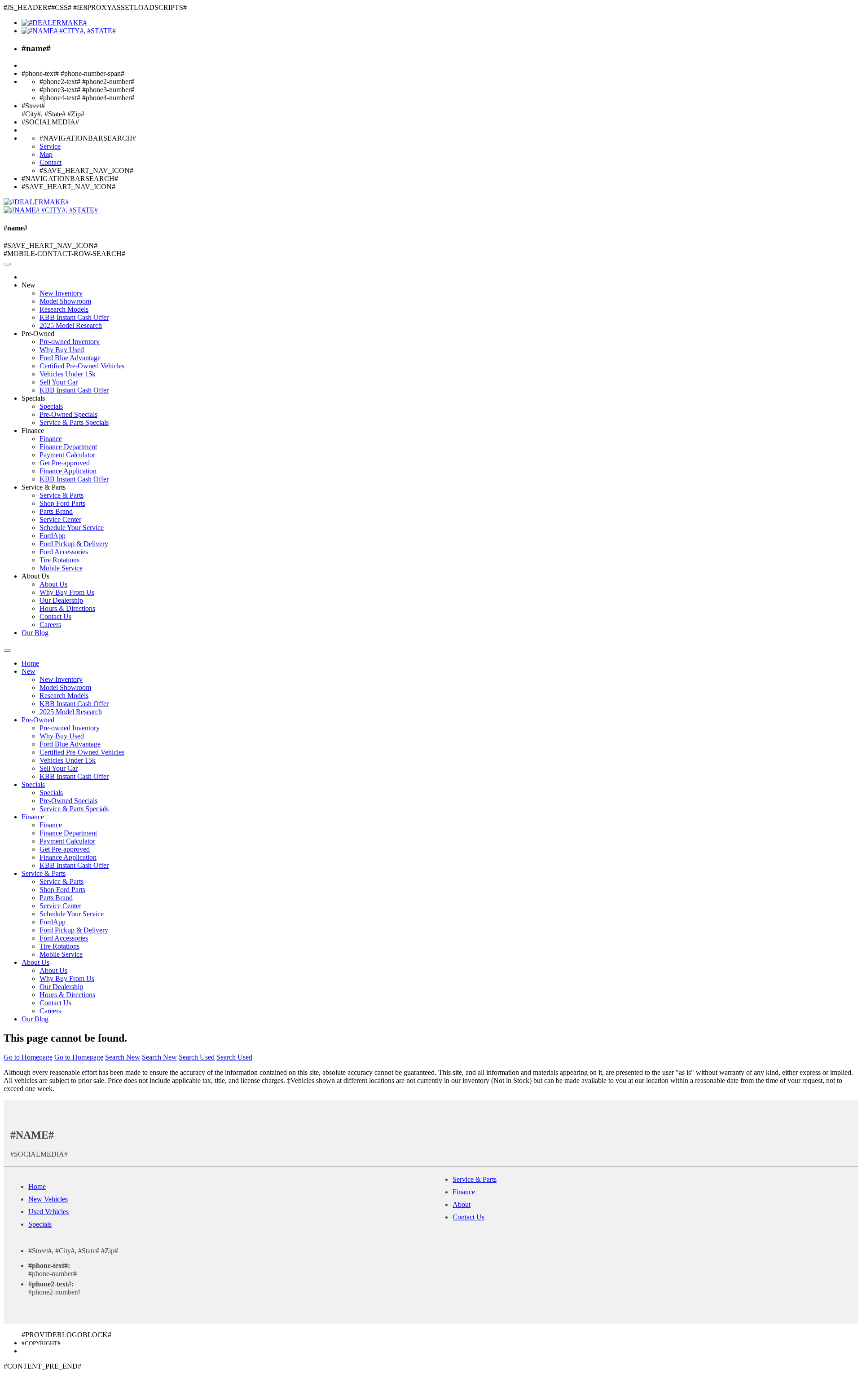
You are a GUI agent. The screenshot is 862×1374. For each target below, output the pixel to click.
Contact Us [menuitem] (55, 616)
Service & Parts (475, 1179)
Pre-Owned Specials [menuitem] (68, 414)
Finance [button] (33, 430)
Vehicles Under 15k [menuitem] (68, 374)
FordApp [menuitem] (53, 535)
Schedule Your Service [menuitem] (72, 527)
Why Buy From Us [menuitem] (67, 592)
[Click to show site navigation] (7, 264)
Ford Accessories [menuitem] (64, 552)
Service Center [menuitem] (60, 519)
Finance (464, 1192)
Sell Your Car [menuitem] (59, 382)
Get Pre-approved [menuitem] (65, 463)
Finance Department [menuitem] (68, 447)
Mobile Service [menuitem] (61, 568)
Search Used (197, 1057)
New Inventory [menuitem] (61, 293)
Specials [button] (33, 398)
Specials (40, 1224)
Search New (122, 1057)
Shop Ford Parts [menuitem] (62, 503)
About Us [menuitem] (53, 584)
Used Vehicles (48, 1211)
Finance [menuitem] (51, 438)
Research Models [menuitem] (64, 309)
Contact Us (468, 1217)
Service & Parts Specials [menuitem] (74, 422)
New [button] (28, 285)
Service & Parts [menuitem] (62, 495)
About (462, 1204)
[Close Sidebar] (7, 650)
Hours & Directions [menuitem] (67, 608)
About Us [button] (35, 576)
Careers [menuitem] (50, 624)
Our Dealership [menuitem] (61, 600)
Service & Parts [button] (44, 487)
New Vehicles (48, 1199)
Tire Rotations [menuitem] (59, 560)
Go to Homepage (28, 1057)
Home (30, 663)
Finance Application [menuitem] (68, 471)
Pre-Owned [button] (38, 333)
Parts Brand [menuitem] (56, 511)
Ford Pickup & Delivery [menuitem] (74, 544)
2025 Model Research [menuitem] (71, 325)
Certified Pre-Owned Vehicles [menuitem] (82, 366)
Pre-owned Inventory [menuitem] (70, 341)
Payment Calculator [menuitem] (67, 455)
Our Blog (35, 632)
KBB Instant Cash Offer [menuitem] (74, 317)
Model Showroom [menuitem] (65, 301)
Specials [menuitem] (51, 406)
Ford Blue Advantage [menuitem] (70, 358)
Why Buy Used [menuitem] (62, 349)
